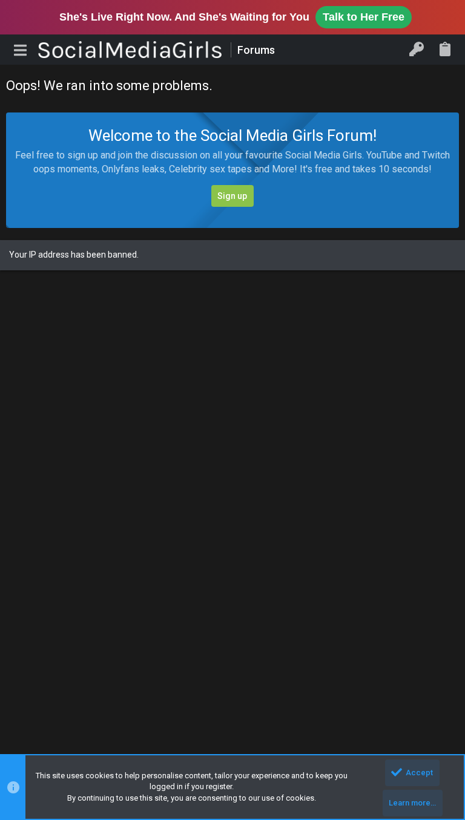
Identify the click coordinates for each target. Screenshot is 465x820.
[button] (20, 49)
